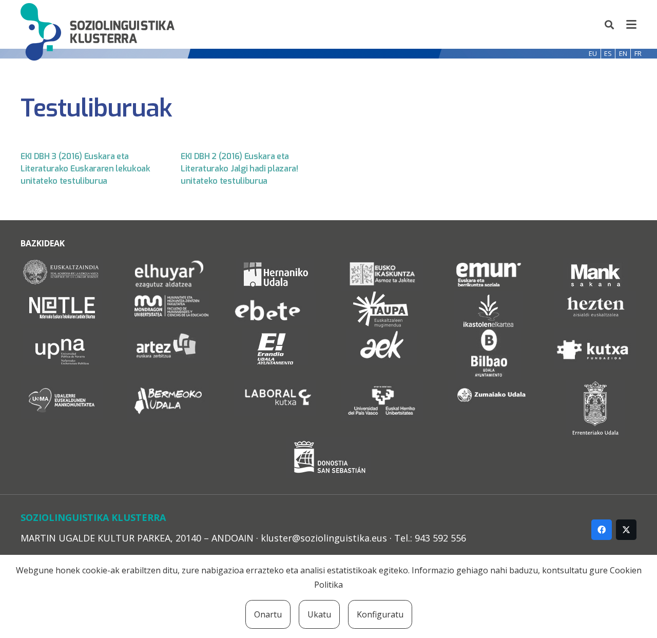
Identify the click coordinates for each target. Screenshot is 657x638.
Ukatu (319, 614)
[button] (610, 24)
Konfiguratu (380, 614)
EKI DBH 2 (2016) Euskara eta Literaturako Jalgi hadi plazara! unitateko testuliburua (239, 168)
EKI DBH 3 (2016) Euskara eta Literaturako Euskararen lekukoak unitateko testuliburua (85, 168)
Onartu (268, 614)
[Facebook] (601, 529)
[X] (626, 529)
